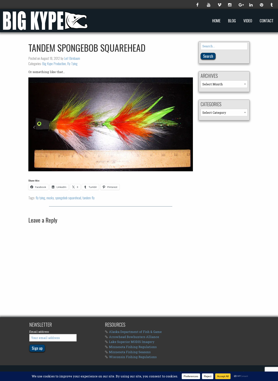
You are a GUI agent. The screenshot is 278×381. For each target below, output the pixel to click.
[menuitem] (217, 20)
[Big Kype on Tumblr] (271, 4)
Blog (232, 21)
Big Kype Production (54, 63)
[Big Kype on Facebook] (197, 4)
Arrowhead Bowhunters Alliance (134, 337)
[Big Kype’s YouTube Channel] (208, 4)
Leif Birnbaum (72, 58)
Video (247, 21)
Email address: (39, 331)
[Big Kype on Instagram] (229, 4)
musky (50, 197)
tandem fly (88, 197)
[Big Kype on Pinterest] (261, 4)
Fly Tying (72, 63)
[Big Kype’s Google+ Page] (240, 4)
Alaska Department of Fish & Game (135, 332)
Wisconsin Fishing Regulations (133, 357)
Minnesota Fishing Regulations (133, 347)
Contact (266, 21)
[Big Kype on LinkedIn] (250, 4)
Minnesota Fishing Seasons (130, 352)
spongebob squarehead (68, 197)
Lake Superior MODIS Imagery (132, 342)
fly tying (40, 197)
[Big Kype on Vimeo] (219, 4)
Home (216, 21)
